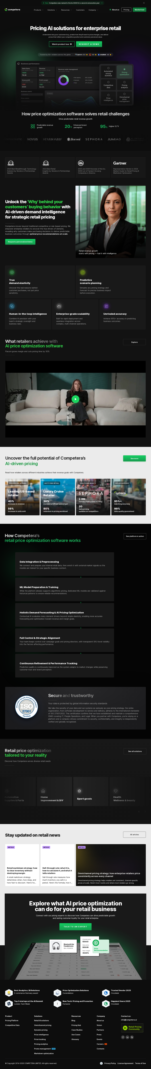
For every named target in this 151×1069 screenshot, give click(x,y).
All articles (134, 835)
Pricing (126, 10)
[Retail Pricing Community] (132, 1028)
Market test (139, 10)
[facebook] (123, 1037)
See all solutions (135, 751)
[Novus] (12, 139)
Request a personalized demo (20, 242)
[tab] (108, 72)
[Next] (145, 811)
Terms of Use (140, 1063)
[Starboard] (32, 139)
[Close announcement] (144, 3)
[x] (132, 1037)
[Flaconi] (53, 139)
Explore (134, 342)
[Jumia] (94, 139)
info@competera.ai (129, 1020)
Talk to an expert (75, 927)
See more (134, 458)
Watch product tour (60, 44)
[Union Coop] (114, 139)
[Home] (12, 9)
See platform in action (135, 536)
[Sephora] (74, 139)
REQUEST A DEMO (89, 44)
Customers (80, 10)
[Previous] (139, 811)
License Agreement (125, 1063)
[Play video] (75, 399)
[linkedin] (127, 1037)
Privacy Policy (110, 1063)
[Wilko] (133, 139)
